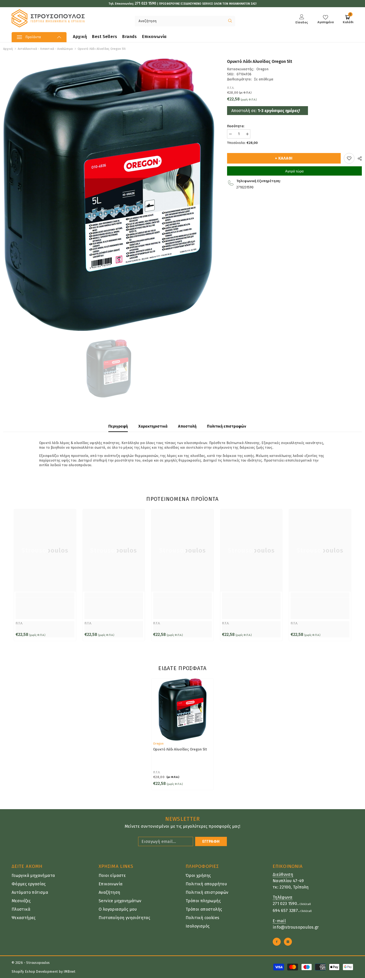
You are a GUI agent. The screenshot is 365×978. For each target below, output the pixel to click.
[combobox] (180, 21)
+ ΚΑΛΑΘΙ (284, 158)
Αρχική (8, 49)
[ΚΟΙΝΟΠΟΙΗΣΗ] (358, 158)
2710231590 (244, 187)
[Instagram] (288, 942)
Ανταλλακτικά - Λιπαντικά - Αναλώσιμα (45, 49)
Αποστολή (187, 426)
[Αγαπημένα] (349, 158)
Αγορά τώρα (294, 171)
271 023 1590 (145, 3)
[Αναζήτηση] (168, 21)
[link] (45, 608)
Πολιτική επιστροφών (226, 426)
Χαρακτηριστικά (153, 426)
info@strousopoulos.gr (296, 927)
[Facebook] (277, 942)
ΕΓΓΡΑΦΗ (211, 841)
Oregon (262, 69)
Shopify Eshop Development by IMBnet (43, 972)
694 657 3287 (285, 910)
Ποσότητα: (236, 126)
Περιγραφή (118, 426)
